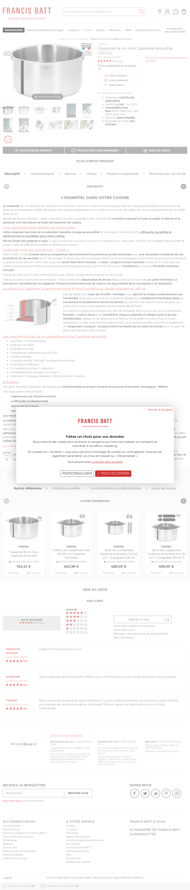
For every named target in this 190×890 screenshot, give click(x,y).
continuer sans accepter (107, 462)
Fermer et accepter (160, 409)
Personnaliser (77, 473)
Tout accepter (114, 473)
